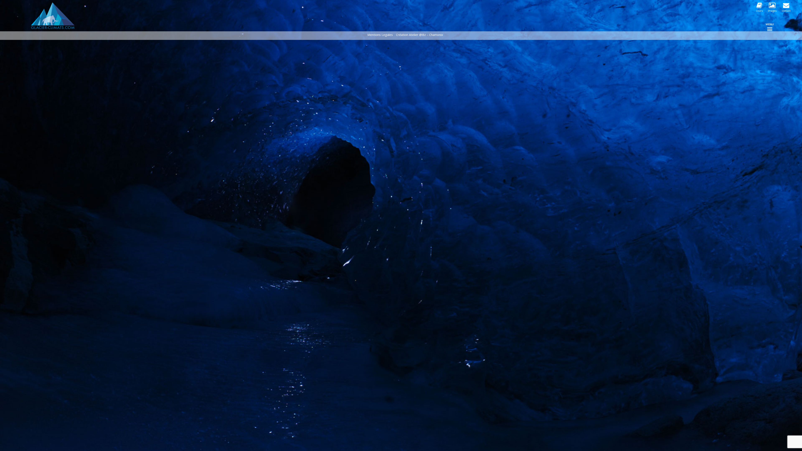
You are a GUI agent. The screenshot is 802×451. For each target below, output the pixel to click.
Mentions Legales (380, 35)
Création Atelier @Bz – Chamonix (419, 35)
